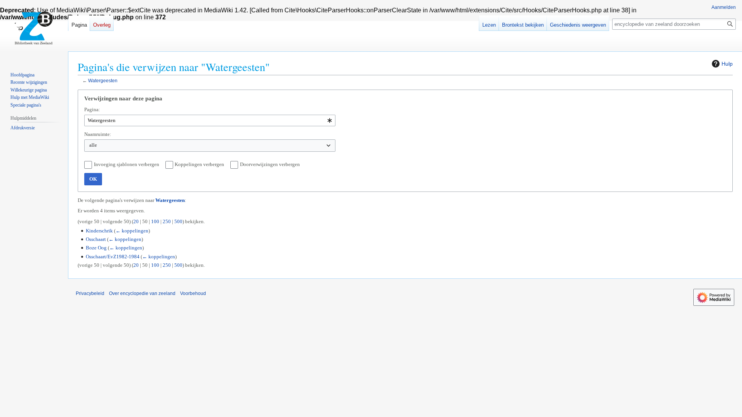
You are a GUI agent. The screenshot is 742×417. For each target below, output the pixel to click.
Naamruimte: (97, 134)
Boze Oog (96, 248)
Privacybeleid (90, 293)
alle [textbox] (93, 145)
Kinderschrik (99, 231)
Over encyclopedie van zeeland (142, 293)
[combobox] (209, 120)
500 (178, 221)
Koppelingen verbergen (199, 164)
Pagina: (92, 109)
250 (167, 221)
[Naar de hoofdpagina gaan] (34, 31)
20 (136, 221)
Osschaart (96, 239)
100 (155, 221)
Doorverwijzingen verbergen (270, 164)
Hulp (727, 64)
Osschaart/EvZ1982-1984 (113, 256)
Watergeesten (102, 80)
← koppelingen (132, 231)
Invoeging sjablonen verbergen (126, 164)
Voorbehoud (193, 293)
